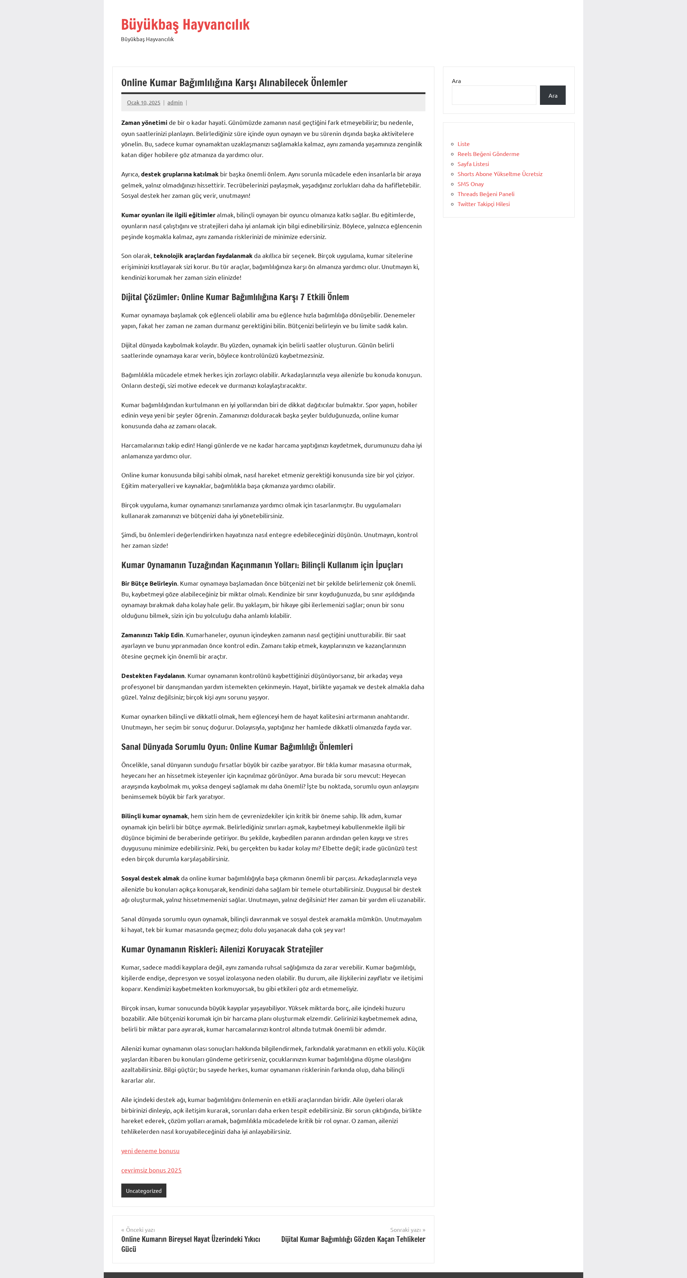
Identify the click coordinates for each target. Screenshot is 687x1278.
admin (175, 102)
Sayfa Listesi (473, 163)
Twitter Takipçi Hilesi (484, 203)
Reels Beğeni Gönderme (489, 153)
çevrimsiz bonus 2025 (151, 1170)
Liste (464, 143)
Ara (456, 80)
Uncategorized (144, 1190)
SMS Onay (471, 183)
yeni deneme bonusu (150, 1150)
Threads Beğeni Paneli (486, 193)
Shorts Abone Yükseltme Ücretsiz (500, 173)
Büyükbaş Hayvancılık (185, 24)
